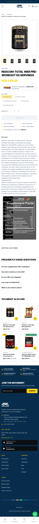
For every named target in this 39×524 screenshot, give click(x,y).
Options (4, 94)
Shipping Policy (5, 487)
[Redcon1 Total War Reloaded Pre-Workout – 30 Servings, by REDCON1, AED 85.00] (28, 317)
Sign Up (32, 391)
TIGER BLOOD (24, 101)
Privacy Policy (5, 481)
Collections (4, 462)
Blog (22, 465)
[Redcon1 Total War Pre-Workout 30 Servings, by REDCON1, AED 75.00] (10, 317)
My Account (20, 507)
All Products (5, 459)
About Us (24, 459)
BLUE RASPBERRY (8, 105)
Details (4, 137)
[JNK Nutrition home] (19, 6)
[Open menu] (2, 6)
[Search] (29, 6)
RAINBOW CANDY (20, 97)
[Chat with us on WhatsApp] (35, 514)
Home (3, 14)
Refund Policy (5, 484)
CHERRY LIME (7, 97)
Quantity (4, 111)
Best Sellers (4, 468)
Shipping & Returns (9, 248)
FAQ (22, 468)
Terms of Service (6, 491)
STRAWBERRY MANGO (10, 101)
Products (9, 14)
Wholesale (24, 462)
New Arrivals (5, 465)
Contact (23, 472)
